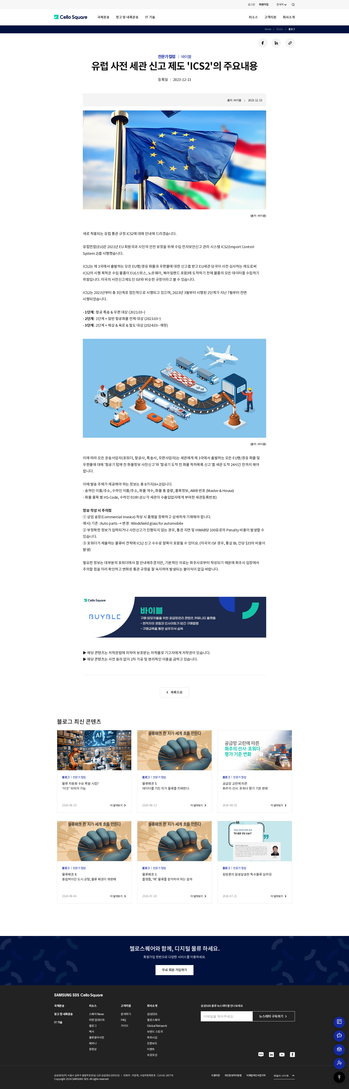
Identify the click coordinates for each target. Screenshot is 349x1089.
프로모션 (152, 1055)
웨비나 (93, 1043)
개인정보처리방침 (233, 1075)
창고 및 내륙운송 (127, 17)
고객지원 (270, 17)
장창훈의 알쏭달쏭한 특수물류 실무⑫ (247, 874)
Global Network (157, 1026)
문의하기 (126, 1014)
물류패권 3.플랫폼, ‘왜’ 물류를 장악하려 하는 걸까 (167, 876)
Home (268, 29)
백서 (91, 1031)
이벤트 (151, 1049)
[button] (70, 17)
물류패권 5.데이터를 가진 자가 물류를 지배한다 (165, 786)
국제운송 (103, 17)
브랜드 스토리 (155, 1031)
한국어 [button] (280, 4)
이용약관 (215, 1075)
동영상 (93, 1049)
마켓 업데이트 (97, 1020)
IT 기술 (150, 17)
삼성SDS (152, 1014)
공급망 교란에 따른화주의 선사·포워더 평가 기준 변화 (245, 786)
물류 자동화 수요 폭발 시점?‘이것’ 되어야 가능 (80, 786)
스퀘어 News (96, 1014)
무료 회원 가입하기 (174, 970)
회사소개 (289, 17)
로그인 (251, 4)
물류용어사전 (96, 1037)
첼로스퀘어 (153, 1020)
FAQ (123, 1020)
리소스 (253, 17)
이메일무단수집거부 (256, 1075)
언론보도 (152, 1043)
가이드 (124, 1026)
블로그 (291, 29)
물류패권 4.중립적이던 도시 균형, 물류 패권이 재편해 (89, 876)
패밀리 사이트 (281, 1075)
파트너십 (152, 1037)
